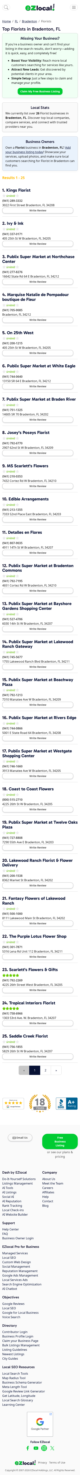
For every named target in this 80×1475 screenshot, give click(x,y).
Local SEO (9, 1258)
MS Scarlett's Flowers (27, 465)
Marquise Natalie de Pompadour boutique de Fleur (35, 297)
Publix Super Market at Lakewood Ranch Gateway (37, 644)
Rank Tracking (12, 1206)
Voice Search (11, 1317)
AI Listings (9, 1192)
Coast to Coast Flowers (31, 788)
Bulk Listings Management (21, 1345)
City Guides (10, 1359)
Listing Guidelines (14, 1350)
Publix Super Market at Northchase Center (38, 259)
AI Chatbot (9, 1289)
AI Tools (7, 1188)
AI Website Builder (15, 1214)
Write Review (37, 210)
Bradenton (29, 21)
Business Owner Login (18, 1238)
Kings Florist (18, 190)
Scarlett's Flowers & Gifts (33, 969)
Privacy (42, 1462)
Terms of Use (57, 1462)
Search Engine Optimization (21, 1284)
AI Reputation (11, 1201)
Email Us (22, 1137)
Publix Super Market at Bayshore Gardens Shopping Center (36, 606)
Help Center (10, 1229)
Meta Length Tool (14, 1387)
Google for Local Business (20, 1313)
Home (6, 21)
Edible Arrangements (29, 499)
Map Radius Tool (13, 1378)
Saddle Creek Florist (28, 1036)
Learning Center (13, 1405)
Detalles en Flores (25, 532)
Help (45, 1197)
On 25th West (20, 332)
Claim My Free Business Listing (40, 91)
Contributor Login (15, 1332)
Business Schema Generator (22, 1382)
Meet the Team (52, 1183)
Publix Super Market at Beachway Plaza (37, 682)
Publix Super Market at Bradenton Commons (37, 568)
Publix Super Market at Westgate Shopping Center (37, 753)
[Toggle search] (6, 7)
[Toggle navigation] (74, 7)
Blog (45, 1206)
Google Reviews (13, 1304)
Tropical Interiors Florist (32, 1002)
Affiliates (48, 1192)
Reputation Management (20, 1271)
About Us (48, 1179)
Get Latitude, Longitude (18, 1396)
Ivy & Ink (15, 223)
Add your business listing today (38, 150)
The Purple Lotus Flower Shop (37, 936)
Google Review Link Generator (23, 1391)
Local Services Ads (15, 1280)
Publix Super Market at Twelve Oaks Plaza (40, 825)
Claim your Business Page (20, 1341)
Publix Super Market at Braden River (41, 399)
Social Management (16, 1266)
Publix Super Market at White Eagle (41, 365)
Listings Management (17, 1183)
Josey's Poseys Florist (28, 432)
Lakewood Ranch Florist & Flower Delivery (37, 863)
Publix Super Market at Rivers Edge (42, 717)
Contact (47, 1201)
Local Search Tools (15, 1374)
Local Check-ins (13, 1210)
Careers (47, 1188)
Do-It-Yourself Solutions (19, 1179)
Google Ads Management (20, 1275)
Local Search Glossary (17, 1400)
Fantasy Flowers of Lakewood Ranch (33, 901)
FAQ (5, 1234)
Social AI (8, 1197)
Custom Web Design (16, 1262)
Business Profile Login (17, 1336)
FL (16, 21)
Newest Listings (13, 1354)
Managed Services (15, 1253)
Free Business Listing (60, 1141)
